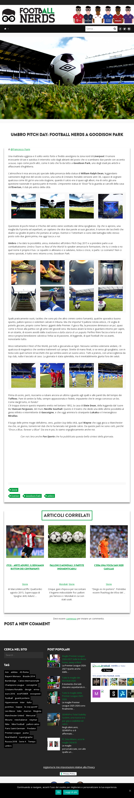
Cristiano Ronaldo (14, 689)
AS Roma (24, 672)
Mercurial (30, 715)
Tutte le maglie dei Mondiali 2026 (71, 679)
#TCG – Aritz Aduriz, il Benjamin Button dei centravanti (25, 567)
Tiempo (31, 741)
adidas (14, 672)
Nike (7, 724)
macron (27, 711)
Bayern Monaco (13, 676)
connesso (71, 618)
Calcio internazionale (28, 680)
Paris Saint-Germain (15, 728)
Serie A (22, 741)
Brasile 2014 (29, 676)
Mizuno (8, 719)
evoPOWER (22, 693)
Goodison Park (33, 495)
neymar (33, 719)
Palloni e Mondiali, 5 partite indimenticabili (67, 567)
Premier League (13, 732)
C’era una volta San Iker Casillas (109, 567)
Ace (7, 672)
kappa (19, 706)
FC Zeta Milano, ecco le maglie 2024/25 (73, 741)
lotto (19, 711)
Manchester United (14, 715)
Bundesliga (10, 680)
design (28, 689)
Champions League (14, 685)
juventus (9, 706)
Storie (14, 489)
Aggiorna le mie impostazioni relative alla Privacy (69, 767)
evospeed (35, 693)
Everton (15, 495)
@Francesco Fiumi (20, 149)
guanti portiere (22, 698)
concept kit (31, 685)
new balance (21, 719)
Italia (29, 702)
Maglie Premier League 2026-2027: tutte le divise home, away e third (74, 659)
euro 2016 (10, 693)
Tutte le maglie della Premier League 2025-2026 (73, 696)
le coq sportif (30, 706)
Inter (22, 702)
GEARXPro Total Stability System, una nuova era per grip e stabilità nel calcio (74, 719)
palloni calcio (32, 724)
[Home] (5, 29)
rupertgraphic (26, 737)
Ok (58, 792)
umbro (50, 495)
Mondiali (63, 584)
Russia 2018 (11, 741)
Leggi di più (71, 792)
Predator (31, 728)
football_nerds (113, 665)
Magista (37, 711)
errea (36, 689)
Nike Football (18, 724)
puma (26, 732)
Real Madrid (11, 737)
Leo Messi (10, 711)
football (9, 698)
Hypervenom (11, 702)
